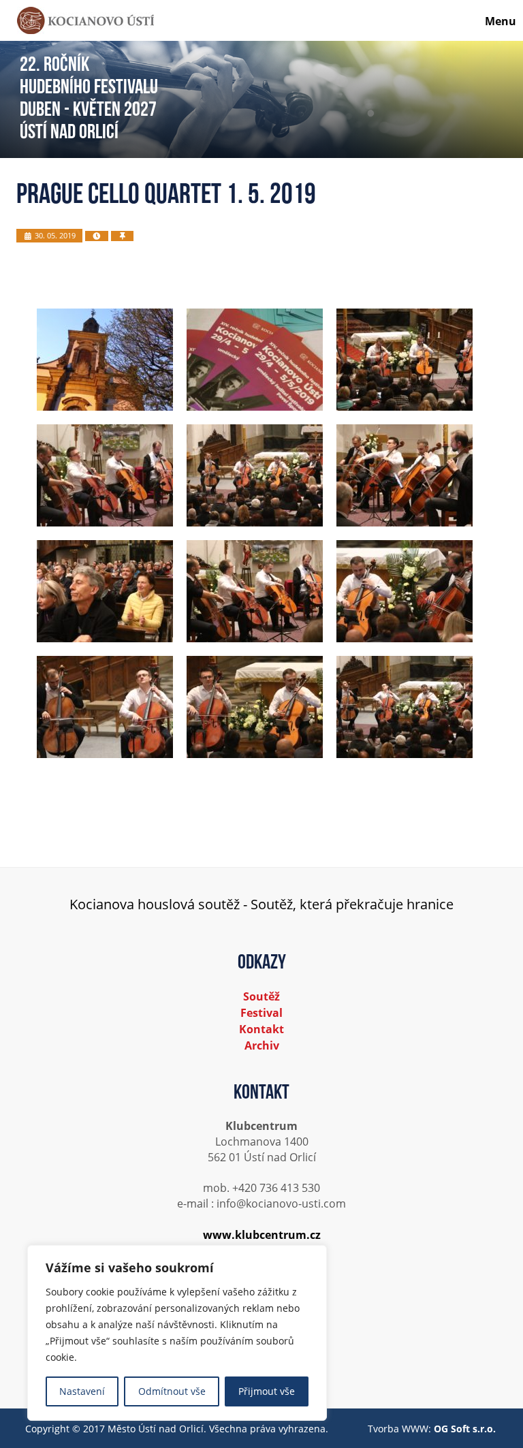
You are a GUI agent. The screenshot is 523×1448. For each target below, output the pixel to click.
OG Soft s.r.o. (465, 1428)
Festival (261, 1012)
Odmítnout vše (172, 1391)
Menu (500, 21)
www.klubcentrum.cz (262, 1234)
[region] (177, 1333)
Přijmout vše (266, 1391)
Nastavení (82, 1391)
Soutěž (261, 996)
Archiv (261, 1045)
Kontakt (261, 1029)
